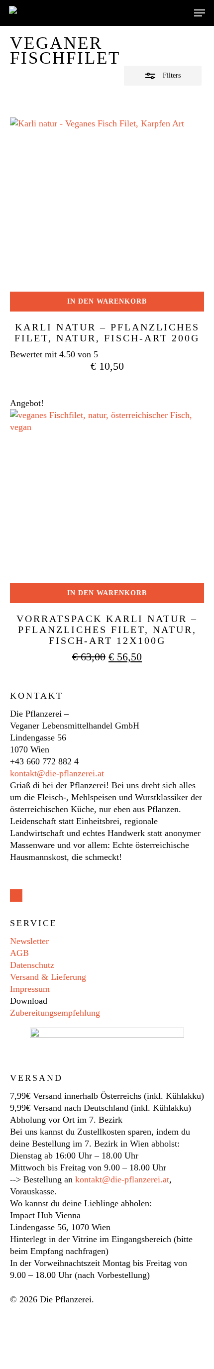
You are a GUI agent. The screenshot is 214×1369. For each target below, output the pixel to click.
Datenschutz (32, 965)
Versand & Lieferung (48, 977)
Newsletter (29, 941)
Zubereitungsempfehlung (55, 1013)
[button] (199, 13)
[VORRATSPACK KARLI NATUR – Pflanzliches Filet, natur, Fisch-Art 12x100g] (107, 506)
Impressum (30, 989)
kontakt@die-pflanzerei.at (57, 773)
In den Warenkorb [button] (107, 301)
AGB (19, 953)
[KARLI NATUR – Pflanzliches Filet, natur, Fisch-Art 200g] (107, 214)
